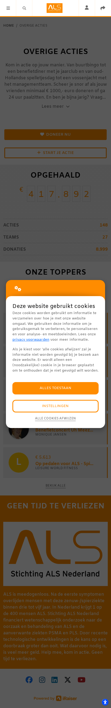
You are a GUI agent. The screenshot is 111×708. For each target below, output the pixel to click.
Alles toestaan (55, 388)
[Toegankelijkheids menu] (105, 702)
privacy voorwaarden (30, 339)
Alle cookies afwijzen (55, 418)
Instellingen (55, 406)
